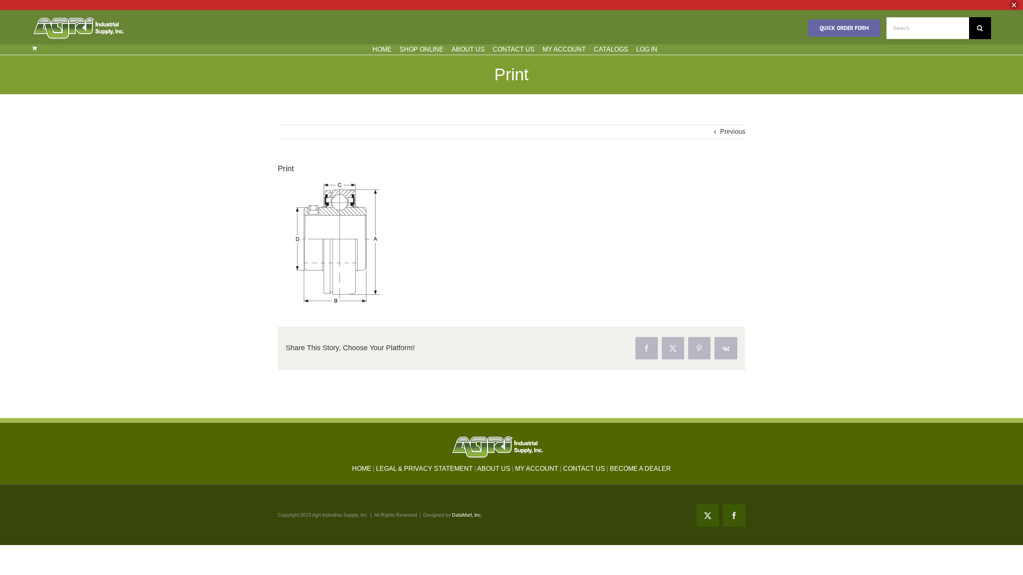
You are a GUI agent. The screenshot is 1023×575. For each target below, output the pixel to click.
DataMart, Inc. (467, 515)
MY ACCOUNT (564, 49)
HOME (382, 49)
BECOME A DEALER (640, 468)
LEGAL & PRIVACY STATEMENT (424, 468)
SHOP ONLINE (422, 49)
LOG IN (646, 49)
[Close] (1014, 5)
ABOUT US (468, 49)
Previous (732, 131)
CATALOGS (611, 49)
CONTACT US (514, 49)
